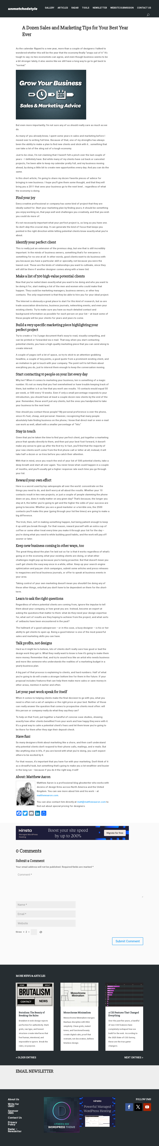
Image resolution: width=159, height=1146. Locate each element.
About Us (13, 1099)
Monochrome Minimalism (77, 1012)
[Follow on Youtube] (147, 1107)
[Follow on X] (138, 1107)
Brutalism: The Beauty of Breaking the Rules (32, 1014)
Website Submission (122, 8)
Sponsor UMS (13, 1112)
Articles (63, 8)
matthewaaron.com (47, 795)
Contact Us (144, 8)
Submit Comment (128, 941)
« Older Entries (26, 1057)
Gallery (49, 8)
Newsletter (100, 8)
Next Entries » (133, 1057)
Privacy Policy (12, 1123)
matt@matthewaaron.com (91, 802)
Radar (75, 8)
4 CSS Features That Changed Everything (123, 1014)
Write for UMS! (13, 1105)
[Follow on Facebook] (129, 1107)
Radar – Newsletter (15, 1130)
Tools (85, 8)
